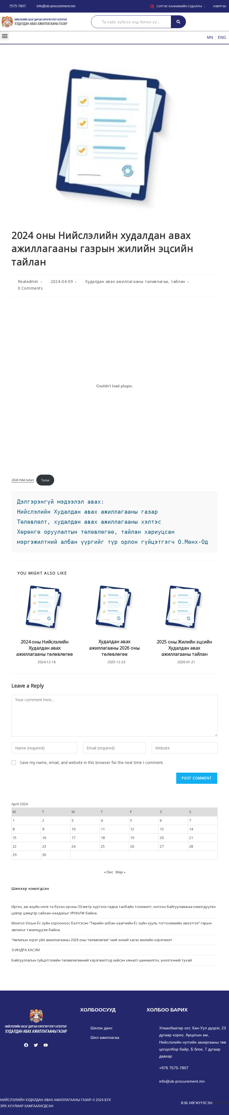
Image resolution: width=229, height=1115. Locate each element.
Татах (45, 480)
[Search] (178, 22)
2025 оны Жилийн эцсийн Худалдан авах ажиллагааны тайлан (184, 648)
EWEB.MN (221, 1103)
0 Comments (30, 288)
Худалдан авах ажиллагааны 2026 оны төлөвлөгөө (114, 647)
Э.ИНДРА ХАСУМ (25, 949)
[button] (4, 35)
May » (120, 871)
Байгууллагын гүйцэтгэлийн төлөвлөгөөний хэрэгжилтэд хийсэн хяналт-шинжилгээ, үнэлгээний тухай (101, 960)
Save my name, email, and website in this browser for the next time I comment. (92, 762)
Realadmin (28, 281)
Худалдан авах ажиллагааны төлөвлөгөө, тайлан (135, 281)
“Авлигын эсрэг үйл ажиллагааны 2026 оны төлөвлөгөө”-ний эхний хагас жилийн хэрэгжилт (91, 939)
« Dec (108, 871)
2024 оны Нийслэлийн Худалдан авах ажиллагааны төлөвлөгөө (44, 648)
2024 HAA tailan (22, 480)
